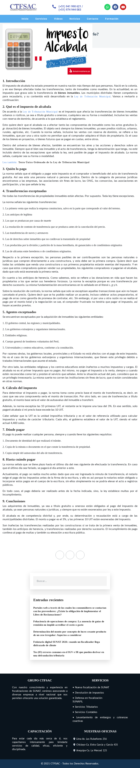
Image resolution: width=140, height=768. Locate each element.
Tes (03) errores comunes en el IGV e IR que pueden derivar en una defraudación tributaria (68, 654)
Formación (111, 18)
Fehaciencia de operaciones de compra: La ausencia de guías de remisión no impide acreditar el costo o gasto (68, 623)
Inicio (25, 18)
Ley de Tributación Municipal (92, 96)
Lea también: (46, 162)
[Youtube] (123, 7)
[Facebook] (115, 7)
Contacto (92, 18)
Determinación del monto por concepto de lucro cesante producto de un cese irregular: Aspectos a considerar (69, 633)
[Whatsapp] (107, 7)
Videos (58, 18)
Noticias (74, 18)
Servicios (41, 18)
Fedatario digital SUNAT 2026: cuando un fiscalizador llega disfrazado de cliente (66, 644)
